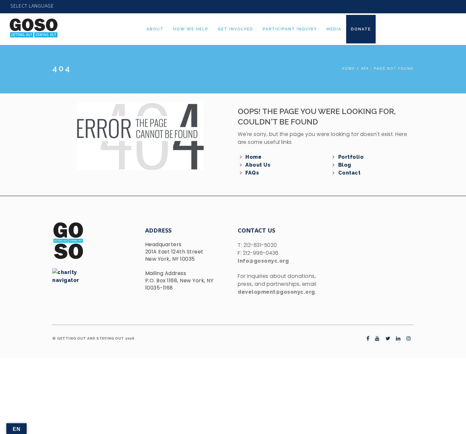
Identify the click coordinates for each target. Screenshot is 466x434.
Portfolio (351, 157)
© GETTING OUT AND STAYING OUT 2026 (93, 338)
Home (348, 68)
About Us (257, 165)
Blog (344, 165)
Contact (349, 173)
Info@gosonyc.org (263, 261)
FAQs (252, 173)
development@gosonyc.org (276, 292)
